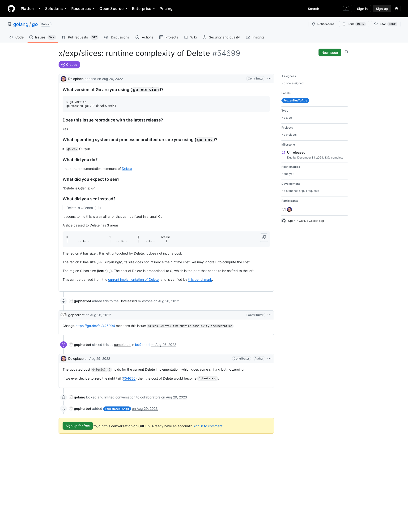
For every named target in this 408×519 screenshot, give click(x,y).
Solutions (54, 8)
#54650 (129, 378)
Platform (29, 8)
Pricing (166, 8)
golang (20, 24)
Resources (81, 8)
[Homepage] (11, 8)
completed (122, 345)
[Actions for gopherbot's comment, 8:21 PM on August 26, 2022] (269, 315)
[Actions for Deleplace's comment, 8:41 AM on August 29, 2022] (269, 358)
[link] (80, 300)
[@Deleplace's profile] (63, 78)
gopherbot (76, 315)
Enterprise (141, 8)
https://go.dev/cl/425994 (95, 326)
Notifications (325, 24)
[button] (264, 237)
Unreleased (128, 301)
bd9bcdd (142, 345)
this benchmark (200, 279)
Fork (356, 24)
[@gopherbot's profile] (63, 315)
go (35, 24)
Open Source (111, 8)
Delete (127, 169)
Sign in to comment (207, 426)
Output (78, 149)
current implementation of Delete (133, 279)
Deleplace (76, 79)
